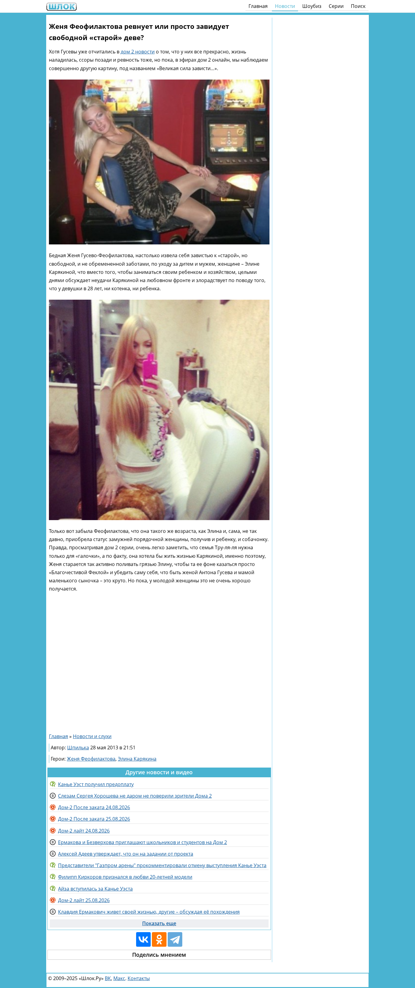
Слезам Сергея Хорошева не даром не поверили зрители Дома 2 (135, 795)
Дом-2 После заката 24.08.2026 (94, 807)
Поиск (358, 6)
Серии (336, 6)
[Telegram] (175, 939)
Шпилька (78, 747)
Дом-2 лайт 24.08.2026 (84, 830)
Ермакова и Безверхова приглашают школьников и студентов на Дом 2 (142, 842)
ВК (108, 978)
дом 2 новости (138, 51)
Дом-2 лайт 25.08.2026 (84, 900)
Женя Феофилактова (91, 758)
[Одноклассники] (159, 939)
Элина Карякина (137, 758)
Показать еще (159, 923)
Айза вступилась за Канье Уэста (95, 888)
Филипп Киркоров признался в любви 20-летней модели (125, 877)
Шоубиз (311, 6)
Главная (258, 6)
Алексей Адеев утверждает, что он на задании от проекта (125, 853)
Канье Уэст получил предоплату (96, 784)
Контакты (139, 978)
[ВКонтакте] (143, 939)
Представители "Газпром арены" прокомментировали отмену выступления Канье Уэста (162, 865)
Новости (285, 6)
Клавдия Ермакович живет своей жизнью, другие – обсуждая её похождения (149, 911)
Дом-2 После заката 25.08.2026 (94, 819)
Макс (119, 978)
